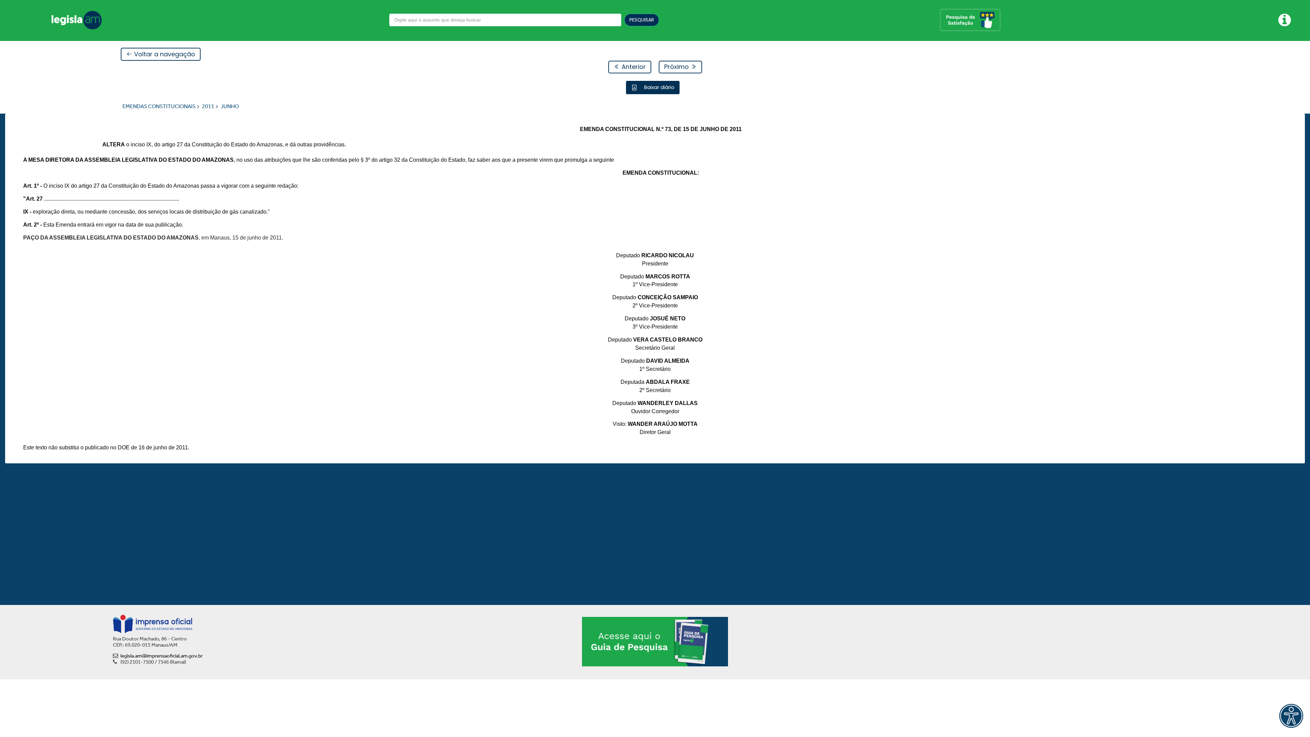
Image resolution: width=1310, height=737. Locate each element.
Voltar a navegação (163, 54)
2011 (208, 106)
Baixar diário (658, 87)
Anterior (633, 66)
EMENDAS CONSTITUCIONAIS (158, 106)
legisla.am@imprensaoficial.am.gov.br (161, 656)
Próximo (677, 66)
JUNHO (230, 106)
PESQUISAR (641, 19)
